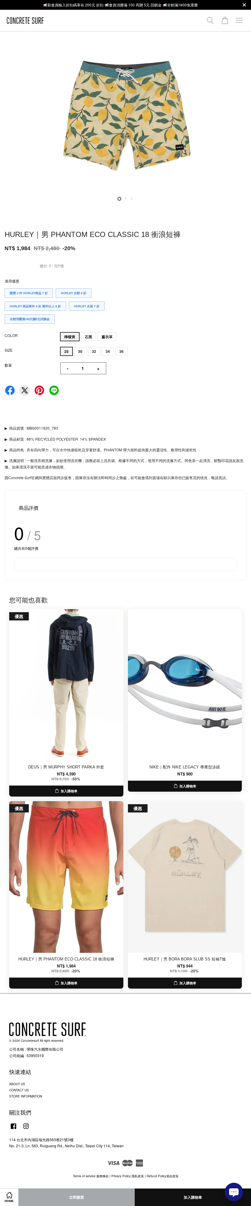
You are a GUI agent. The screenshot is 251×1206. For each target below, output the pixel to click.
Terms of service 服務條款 (91, 1176)
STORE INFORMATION (25, 1096)
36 (121, 351)
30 (80, 351)
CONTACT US (19, 1090)
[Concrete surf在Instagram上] (26, 1129)
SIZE (9, 350)
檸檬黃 (69, 336)
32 (94, 351)
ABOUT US (17, 1084)
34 (108, 351)
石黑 (88, 336)
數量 (8, 365)
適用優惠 (12, 280)
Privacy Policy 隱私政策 (127, 1176)
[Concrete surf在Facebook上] (13, 1129)
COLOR (11, 335)
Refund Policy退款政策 (162, 1176)
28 (66, 351)
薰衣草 (107, 336)
